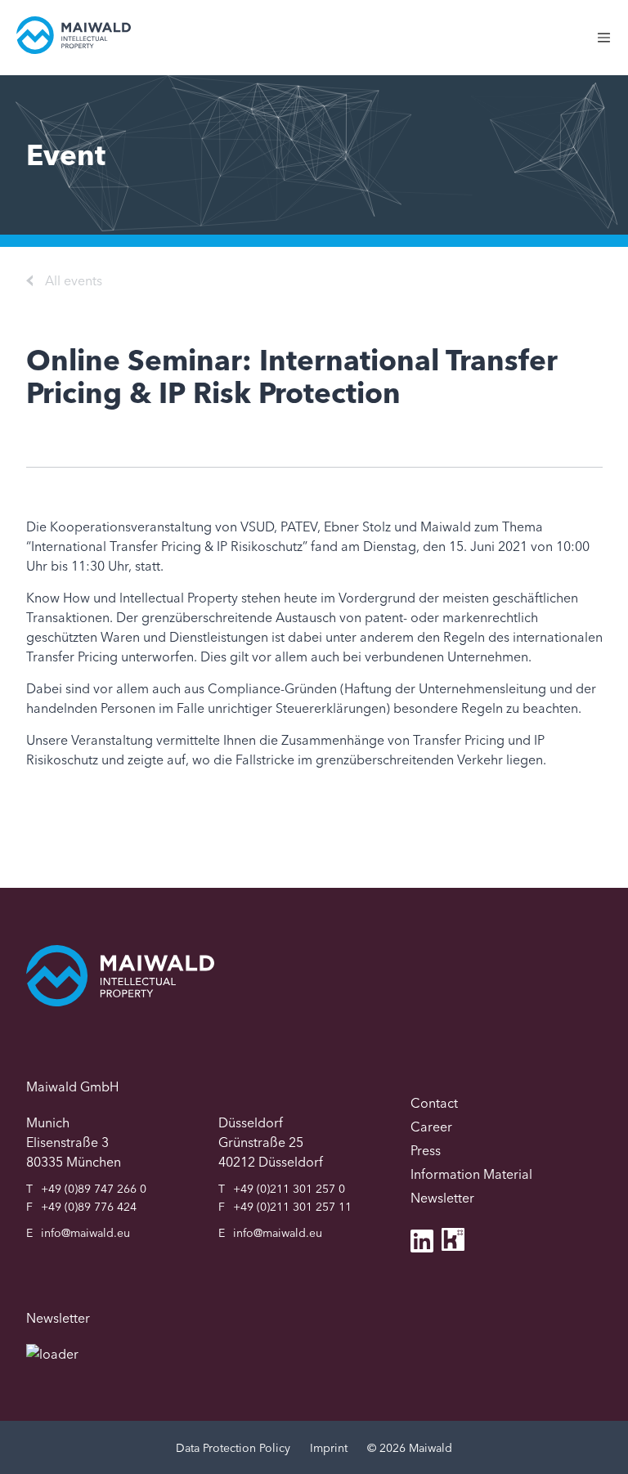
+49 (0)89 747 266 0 (93, 1188)
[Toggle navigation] (612, 46)
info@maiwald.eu (85, 1232)
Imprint (329, 1447)
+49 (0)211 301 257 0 (289, 1188)
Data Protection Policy (233, 1447)
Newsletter (442, 1198)
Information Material (471, 1174)
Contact (434, 1103)
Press (425, 1150)
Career (431, 1126)
